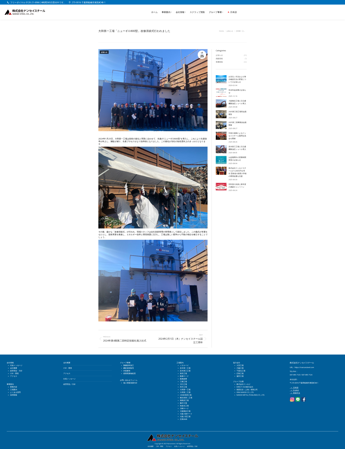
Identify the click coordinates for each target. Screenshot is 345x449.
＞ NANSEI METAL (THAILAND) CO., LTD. (249, 395)
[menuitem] (232, 12)
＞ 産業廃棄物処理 (128, 373)
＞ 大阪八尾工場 (183, 416)
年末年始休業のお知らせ (237, 91)
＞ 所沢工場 (182, 387)
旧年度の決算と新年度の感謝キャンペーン (237, 185)
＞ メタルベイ (183, 365)
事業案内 (10, 384)
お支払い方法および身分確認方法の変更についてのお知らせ (237, 79)
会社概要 (66, 362)
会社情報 (10, 362)
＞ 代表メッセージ (14, 365)
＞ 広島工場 (238, 373)
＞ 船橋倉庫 (182, 379)
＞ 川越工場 (238, 368)
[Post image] (221, 79)
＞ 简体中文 (295, 393)
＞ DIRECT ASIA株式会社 (243, 387)
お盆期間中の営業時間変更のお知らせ (237, 158)
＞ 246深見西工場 (184, 395)
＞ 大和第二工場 (183, 392)
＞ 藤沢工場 (182, 403)
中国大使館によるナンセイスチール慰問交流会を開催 (237, 136)
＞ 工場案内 (12, 389)
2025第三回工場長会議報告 (237, 112)
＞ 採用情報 (12, 395)
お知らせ (104, 52)
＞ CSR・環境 (13, 373)
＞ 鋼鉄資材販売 (127, 368)
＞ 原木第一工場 (183, 368)
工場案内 (180, 362)
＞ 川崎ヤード (183, 408)
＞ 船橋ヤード (183, 376)
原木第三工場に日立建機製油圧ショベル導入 (237, 147)
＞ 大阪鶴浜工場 (183, 411)
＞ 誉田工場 (182, 373)
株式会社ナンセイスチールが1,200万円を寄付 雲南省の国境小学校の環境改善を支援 (237, 172)
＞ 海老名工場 (183, 405)
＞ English (294, 390)
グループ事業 (125, 362)
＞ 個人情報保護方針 (128, 383)
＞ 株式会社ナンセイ (242, 384)
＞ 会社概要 (12, 368)
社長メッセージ (69, 379)
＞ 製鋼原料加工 (127, 365)
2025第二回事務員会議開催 (237, 123)
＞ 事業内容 (12, 387)
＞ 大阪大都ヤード (184, 414)
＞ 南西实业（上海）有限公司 (245, 389)
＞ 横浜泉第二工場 (184, 397)
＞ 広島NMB (182, 419)
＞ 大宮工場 (238, 365)
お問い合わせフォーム (128, 380)
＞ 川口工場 (182, 384)
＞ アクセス (12, 376)
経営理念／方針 (69, 384)
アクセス (66, 373)
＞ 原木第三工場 (183, 370)
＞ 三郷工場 (182, 381)
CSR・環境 (67, 368)
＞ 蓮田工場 (238, 376)
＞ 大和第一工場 (183, 389)
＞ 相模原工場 (183, 400)
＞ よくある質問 (14, 392)
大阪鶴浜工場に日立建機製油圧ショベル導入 (237, 102)
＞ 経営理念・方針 (14, 370)
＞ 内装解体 (125, 370)
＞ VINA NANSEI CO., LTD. (243, 392)
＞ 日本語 (294, 387)
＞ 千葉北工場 (239, 370)
